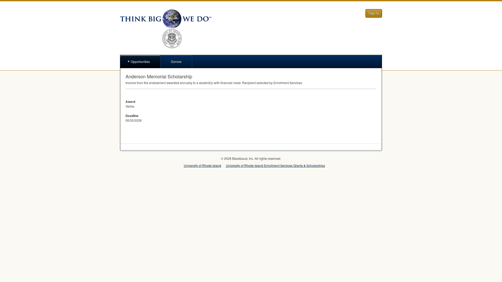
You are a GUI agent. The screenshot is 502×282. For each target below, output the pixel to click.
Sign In (373, 13)
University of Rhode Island (202, 165)
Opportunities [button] (140, 61)
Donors (176, 61)
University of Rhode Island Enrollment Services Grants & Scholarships (275, 165)
